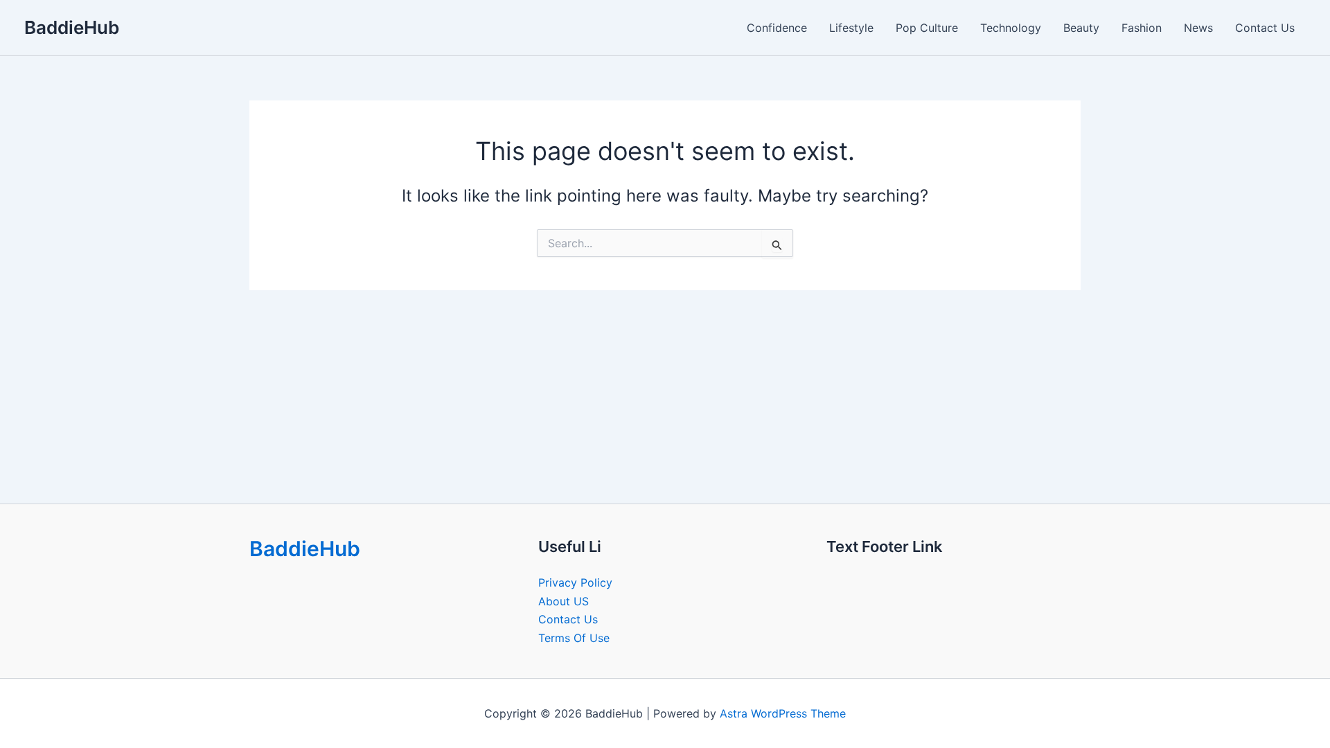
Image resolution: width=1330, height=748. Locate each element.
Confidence (777, 28)
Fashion (1141, 28)
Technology (1010, 28)
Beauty (1081, 28)
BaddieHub (71, 27)
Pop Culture (927, 28)
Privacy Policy (575, 582)
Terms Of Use (574, 638)
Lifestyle (851, 28)
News (1198, 28)
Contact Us (1265, 28)
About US (563, 601)
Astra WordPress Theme (783, 713)
